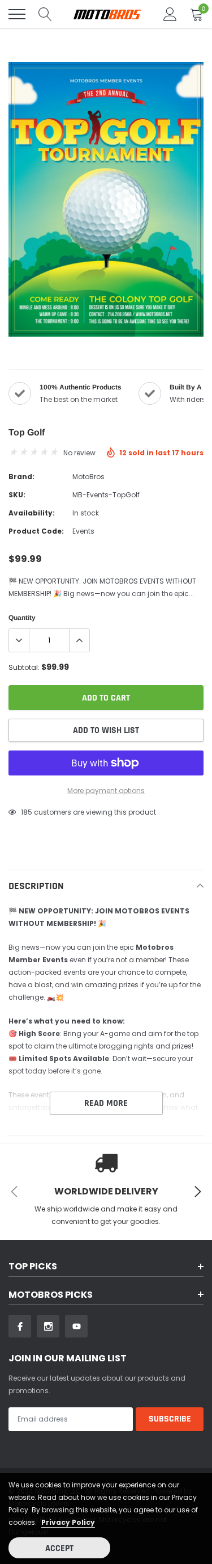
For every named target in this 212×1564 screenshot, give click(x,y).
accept (59, 1548)
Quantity (22, 618)
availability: (31, 513)
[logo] (107, 14)
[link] (19, 1326)
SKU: (16, 495)
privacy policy (68, 1522)
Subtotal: (24, 667)
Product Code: (36, 531)
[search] (45, 14)
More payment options (106, 790)
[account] (170, 14)
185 (26, 812)
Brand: (21, 476)
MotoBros (88, 476)
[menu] (16, 14)
